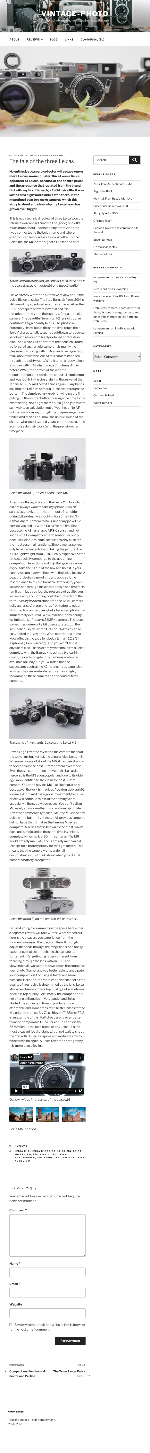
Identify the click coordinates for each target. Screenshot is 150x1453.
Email (14, 1284)
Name (14, 1263)
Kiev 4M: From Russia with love (112, 198)
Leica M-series (44, 1151)
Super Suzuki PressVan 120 (110, 206)
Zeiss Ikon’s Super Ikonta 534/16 (113, 184)
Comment (18, 1210)
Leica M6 (64, 1151)
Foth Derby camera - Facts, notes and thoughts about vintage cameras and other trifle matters (116, 312)
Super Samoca (102, 239)
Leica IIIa (22, 1151)
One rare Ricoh (102, 220)
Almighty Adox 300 (105, 213)
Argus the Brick (103, 191)
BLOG (53, 39)
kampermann (52, 155)
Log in (97, 380)
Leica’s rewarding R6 (119, 289)
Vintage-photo (75, 13)
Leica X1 (68, 1157)
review (65, 295)
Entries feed (100, 388)
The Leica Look (102, 254)
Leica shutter (48, 1157)
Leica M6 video (45, 1154)
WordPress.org (102, 402)
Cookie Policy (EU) (92, 39)
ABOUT (14, 39)
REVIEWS (33, 39)
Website (15, 1304)
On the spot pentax (105, 246)
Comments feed (103, 395)
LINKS (69, 39)
